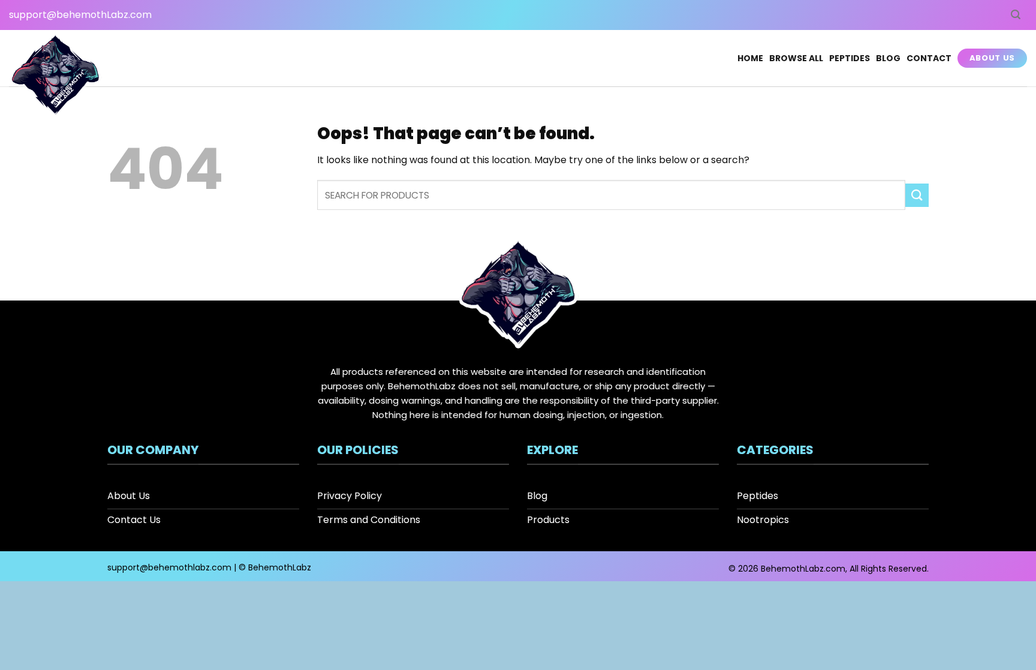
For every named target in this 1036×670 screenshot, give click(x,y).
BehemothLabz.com (803, 569)
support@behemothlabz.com (169, 567)
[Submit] (917, 195)
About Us (992, 58)
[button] (1015, 14)
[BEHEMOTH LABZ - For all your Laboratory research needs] (55, 76)
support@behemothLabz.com (80, 15)
